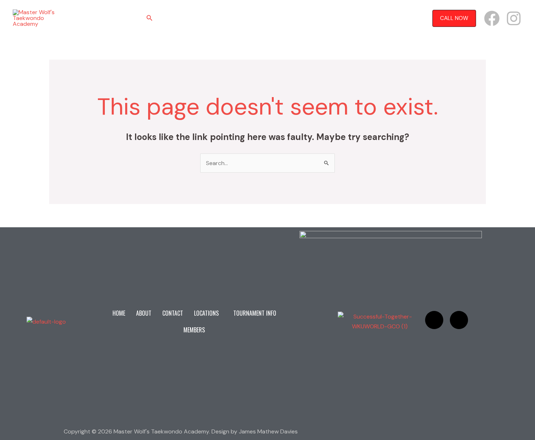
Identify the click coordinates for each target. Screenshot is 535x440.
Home (172, 18)
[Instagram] (513, 18)
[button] (149, 18)
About (198, 18)
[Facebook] (491, 18)
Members (358, 18)
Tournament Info (314, 18)
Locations (262, 18)
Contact (227, 18)
